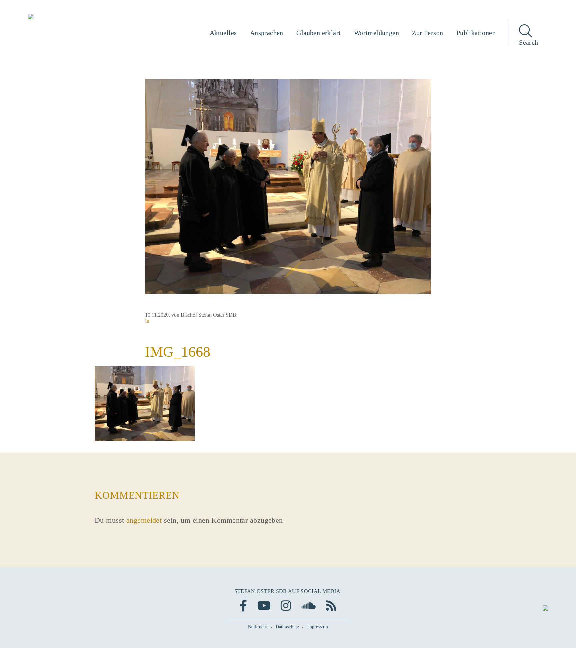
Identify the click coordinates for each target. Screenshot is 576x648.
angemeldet (144, 520)
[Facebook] (243, 605)
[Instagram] (286, 605)
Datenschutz (287, 626)
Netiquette (258, 626)
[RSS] (331, 605)
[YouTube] (264, 605)
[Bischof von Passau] (71, 17)
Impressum (317, 626)
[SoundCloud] (308, 605)
